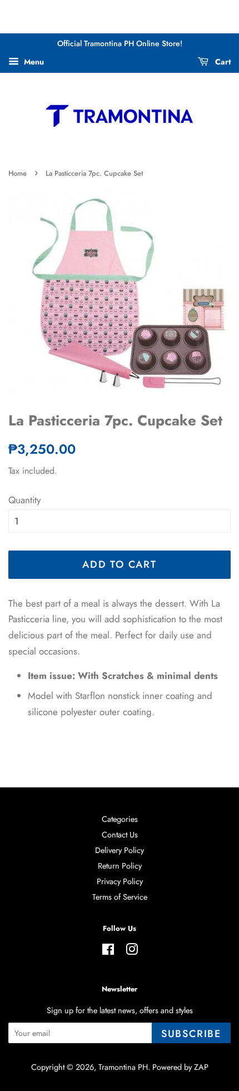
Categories (120, 819)
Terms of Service (119, 896)
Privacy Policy (120, 881)
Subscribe (191, 1033)
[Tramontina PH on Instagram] (132, 951)
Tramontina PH (123, 1067)
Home (17, 173)
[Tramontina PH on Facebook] (108, 951)
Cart (222, 61)
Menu (33, 61)
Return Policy (120, 865)
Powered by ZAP (180, 1067)
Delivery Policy (119, 850)
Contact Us (120, 834)
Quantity (24, 500)
